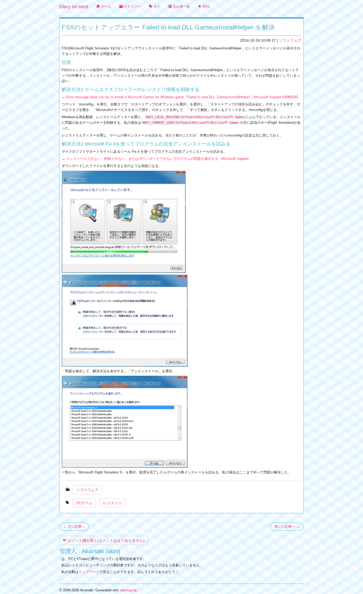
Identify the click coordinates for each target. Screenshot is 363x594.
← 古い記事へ (74, 526)
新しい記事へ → (287, 526)
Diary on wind (73, 6)
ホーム (105, 6)
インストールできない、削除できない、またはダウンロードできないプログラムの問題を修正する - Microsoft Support (157, 159)
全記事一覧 (181, 6)
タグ (156, 6)
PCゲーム (84, 503)
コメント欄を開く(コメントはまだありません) (105, 540)
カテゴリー (132, 6)
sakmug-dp (128, 590)
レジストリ (112, 503)
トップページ (89, 572)
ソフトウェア (290, 40)
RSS (205, 6)
